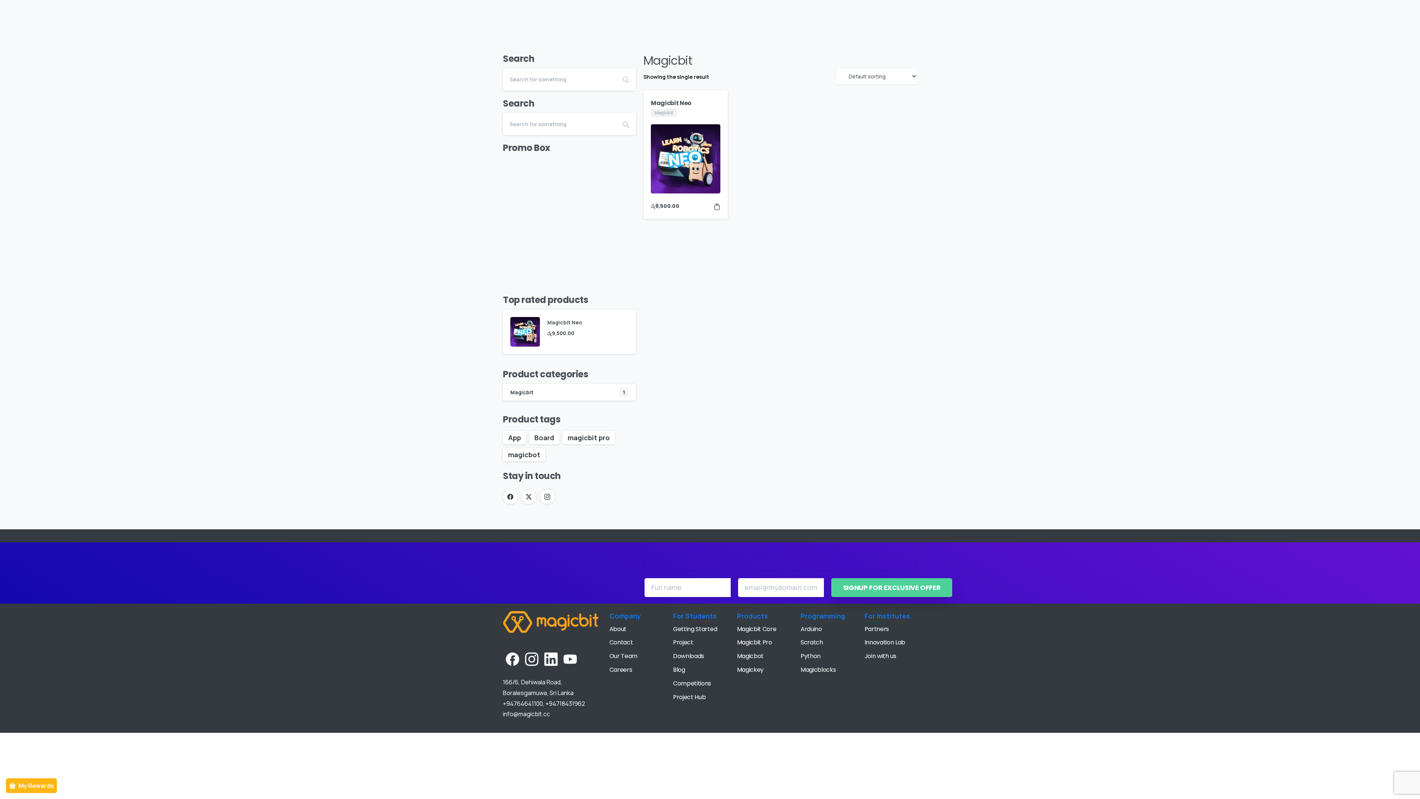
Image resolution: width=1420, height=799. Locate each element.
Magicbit (522, 392)
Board (544, 437)
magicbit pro (589, 437)
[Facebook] (510, 496)
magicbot (524, 454)
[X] (528, 496)
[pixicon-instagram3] (531, 658)
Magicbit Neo (671, 103)
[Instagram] (547, 496)
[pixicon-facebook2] (512, 658)
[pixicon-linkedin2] (551, 658)
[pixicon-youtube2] (570, 658)
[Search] (1399, 14)
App (514, 437)
